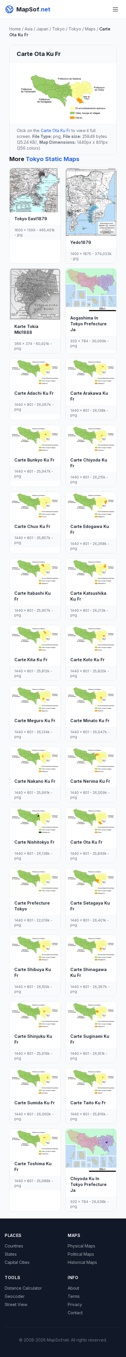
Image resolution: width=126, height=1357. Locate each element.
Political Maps (81, 1254)
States (11, 1254)
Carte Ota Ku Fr (55, 130)
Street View (16, 1304)
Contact (75, 1312)
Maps (90, 28)
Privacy (75, 1304)
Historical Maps (82, 1262)
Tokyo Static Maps (52, 159)
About (73, 1288)
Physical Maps (81, 1245)
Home (15, 28)
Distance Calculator (23, 1288)
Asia (29, 28)
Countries (14, 1245)
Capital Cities (17, 1262)
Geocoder (15, 1296)
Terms (74, 1296)
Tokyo (58, 28)
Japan (42, 28)
